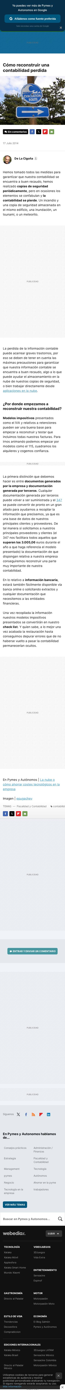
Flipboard (45, 131)
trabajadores (41, 1189)
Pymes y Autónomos (45, 1326)
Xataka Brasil (11, 1355)
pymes (8, 1175)
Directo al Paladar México (13, 1367)
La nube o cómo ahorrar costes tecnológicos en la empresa (31, 784)
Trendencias (11, 1321)
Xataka (7, 1252)
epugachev (24, 798)
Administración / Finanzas (43, 1149)
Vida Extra (39, 1257)
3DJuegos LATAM (44, 1350)
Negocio (9, 1182)
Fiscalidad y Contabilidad (32, 806)
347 (59, 500)
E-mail (51, 131)
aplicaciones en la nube (20, 391)
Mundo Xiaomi (12, 1272)
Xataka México (12, 1350)
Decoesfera (10, 1326)
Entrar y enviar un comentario (34, 951)
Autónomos (40, 1175)
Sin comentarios (17, 131)
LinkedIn (48, 1114)
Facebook (32, 131)
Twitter (38, 131)
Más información (12, 1386)
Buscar (60, 1219)
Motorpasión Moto (44, 1303)
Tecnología (40, 1168)
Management (12, 1168)
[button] (25, 158)
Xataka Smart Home (15, 1267)
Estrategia (10, 1158)
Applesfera (10, 1262)
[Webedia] (14, 1235)
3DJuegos (39, 1252)
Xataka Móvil (11, 1257)
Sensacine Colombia (45, 1360)
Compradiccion (12, 1331)
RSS (33, 1114)
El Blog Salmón (42, 1321)
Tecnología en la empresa (13, 1191)
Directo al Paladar (13, 1298)
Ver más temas (15, 1204)
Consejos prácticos (15, 1147)
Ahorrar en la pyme (45, 1182)
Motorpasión (41, 1298)
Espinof (38, 1280)
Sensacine (39, 1275)
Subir (51, 1233)
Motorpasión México (45, 1365)
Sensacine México (44, 1355)
